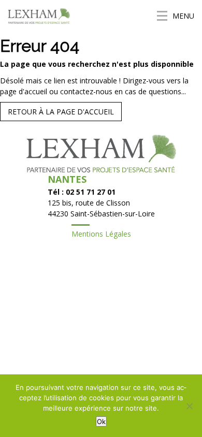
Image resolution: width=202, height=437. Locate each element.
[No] (189, 406)
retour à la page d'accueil (61, 111)
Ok (101, 421)
